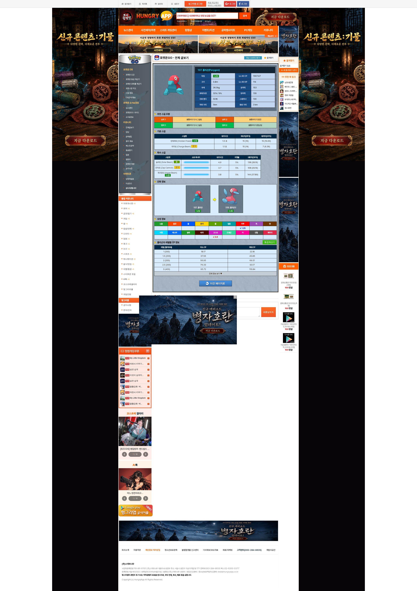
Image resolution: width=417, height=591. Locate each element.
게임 (126, 218)
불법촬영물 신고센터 (190, 550)
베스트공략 (130, 146)
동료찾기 (129, 150)
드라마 (127, 234)
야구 (126, 249)
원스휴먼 (287, 108)
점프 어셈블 (288, 95)
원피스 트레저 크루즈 (291, 91)
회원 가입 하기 (213, 3)
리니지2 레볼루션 (291, 104)
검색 (245, 15)
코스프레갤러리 (130, 284)
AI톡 (126, 279)
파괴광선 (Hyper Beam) (167, 173)
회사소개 (125, 550)
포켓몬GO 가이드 (132, 112)
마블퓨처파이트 (196, 21)
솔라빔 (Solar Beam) (164, 162)
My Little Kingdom (138, 358)
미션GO (129, 183)
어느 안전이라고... (135, 493)
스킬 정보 (129, 93)
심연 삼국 (134, 369)
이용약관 (137, 550)
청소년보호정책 (171, 550)
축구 (126, 244)
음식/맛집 (128, 264)
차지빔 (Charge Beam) (181, 146)
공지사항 (129, 168)
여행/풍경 (128, 269)
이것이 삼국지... (137, 375)
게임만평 (127, 294)
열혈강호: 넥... (136, 386)
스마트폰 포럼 (129, 274)
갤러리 (128, 159)
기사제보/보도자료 (210, 550)
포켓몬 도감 (130, 75)
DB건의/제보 (131, 97)
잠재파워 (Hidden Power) (181, 141)
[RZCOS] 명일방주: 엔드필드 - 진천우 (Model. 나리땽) (145, 449)
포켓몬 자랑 (130, 164)
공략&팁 (129, 137)
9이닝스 (208, 21)
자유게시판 (129, 203)
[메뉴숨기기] (271, 36)
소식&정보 (129, 117)
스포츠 (127, 254)
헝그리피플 (128, 289)
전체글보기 (130, 127)
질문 (127, 155)
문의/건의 (127, 310)
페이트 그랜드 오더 (291, 87)
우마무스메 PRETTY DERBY (291, 99)
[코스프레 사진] (135, 431)
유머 (126, 208)
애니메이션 (129, 259)
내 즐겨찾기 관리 (288, 70)
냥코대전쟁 (288, 82)
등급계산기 (269, 242)
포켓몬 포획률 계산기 (134, 84)
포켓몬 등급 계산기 (133, 79)
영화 (126, 239)
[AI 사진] (135, 479)
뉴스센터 (129, 108)
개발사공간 (270, 550)
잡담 (127, 132)
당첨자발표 (130, 179)
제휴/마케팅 (227, 550)
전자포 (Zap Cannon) (164, 168)
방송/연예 (128, 229)
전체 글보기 (182, 57)
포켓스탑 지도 (131, 88)
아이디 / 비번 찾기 (214, 5)
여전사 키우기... (137, 364)
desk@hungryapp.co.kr (227, 572)
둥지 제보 (129, 141)
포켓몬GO (166, 57)
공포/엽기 (128, 213)
